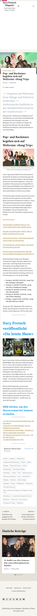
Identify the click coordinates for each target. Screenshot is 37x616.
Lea (19, 476)
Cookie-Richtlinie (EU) (18, 591)
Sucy (6, 82)
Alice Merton (20, 458)
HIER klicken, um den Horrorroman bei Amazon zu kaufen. (18, 410)
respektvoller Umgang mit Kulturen (22, 496)
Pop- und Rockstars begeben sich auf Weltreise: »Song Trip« (18, 491)
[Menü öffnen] (33, 6)
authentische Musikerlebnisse (11, 462)
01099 (6, 458)
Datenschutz (27, 588)
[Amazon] (13, 599)
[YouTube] (23, 599)
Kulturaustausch (27, 472)
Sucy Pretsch (23, 499)
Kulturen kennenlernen (10, 476)
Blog (29, 462)
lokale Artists (26, 476)
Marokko (13, 480)
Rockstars (6, 499)
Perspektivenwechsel (9, 487)
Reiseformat (7, 496)
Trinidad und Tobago (9, 503)
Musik (13, 483)
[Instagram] (10, 599)
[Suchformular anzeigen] (18, 6)
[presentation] (18, 546)
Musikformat (20, 483)
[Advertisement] (18, 30)
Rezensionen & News (9, 70)
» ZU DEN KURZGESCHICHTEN (13, 440)
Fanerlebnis (7, 472)
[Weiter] (32, 554)
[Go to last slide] (4, 554)
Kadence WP (20, 611)
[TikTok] (20, 599)
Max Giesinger (22, 480)
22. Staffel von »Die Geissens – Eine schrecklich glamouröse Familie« (17, 563)
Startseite (9, 588)
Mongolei (6, 483)
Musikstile (29, 483)
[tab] (16, 574)
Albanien (12, 458)
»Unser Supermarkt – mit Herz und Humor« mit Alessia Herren (28, 515)
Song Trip (14, 499)
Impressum (17, 588)
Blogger (6, 465)
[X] (6, 599)
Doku (25, 465)
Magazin (6, 480)
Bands (23, 462)
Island (14, 472)
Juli (19, 472)
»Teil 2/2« (12, 437)
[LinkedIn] (16, 599)
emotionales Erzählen (19, 469)
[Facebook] (3, 599)
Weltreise (20, 503)
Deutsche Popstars (15, 465)
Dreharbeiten (7, 469)
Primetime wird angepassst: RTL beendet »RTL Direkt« (9, 515)
